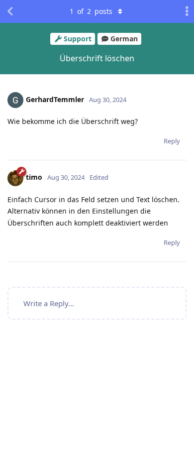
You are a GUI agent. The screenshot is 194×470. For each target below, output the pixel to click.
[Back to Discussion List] (10, 11)
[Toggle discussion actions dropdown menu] (184, 11)
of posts (91, 11)
